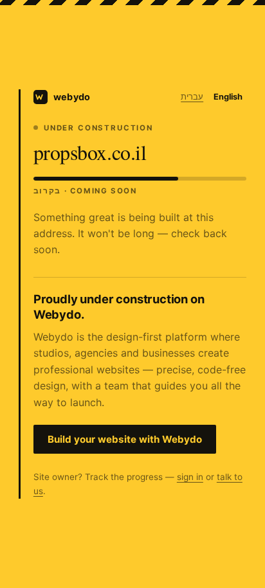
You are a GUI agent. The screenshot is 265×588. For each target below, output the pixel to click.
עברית (192, 97)
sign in (190, 477)
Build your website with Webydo (125, 439)
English (228, 97)
